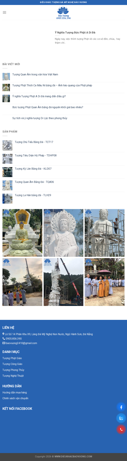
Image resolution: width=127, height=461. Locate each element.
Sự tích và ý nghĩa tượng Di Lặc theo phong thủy (39, 118)
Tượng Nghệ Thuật (13, 375)
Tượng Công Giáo (12, 364)
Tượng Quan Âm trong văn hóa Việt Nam (35, 74)
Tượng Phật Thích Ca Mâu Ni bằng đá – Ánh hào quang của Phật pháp (52, 85)
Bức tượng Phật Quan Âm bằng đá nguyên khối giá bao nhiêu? (47, 107)
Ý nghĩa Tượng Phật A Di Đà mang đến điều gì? (39, 96)
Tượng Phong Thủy (13, 370)
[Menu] (4, 12)
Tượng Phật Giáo (12, 358)
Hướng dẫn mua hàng (14, 392)
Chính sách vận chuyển (15, 398)
